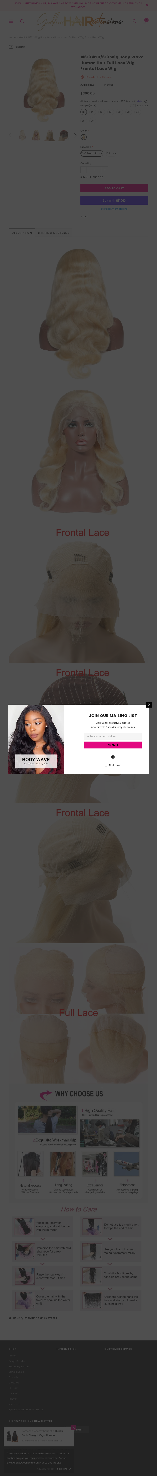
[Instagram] (113, 757)
